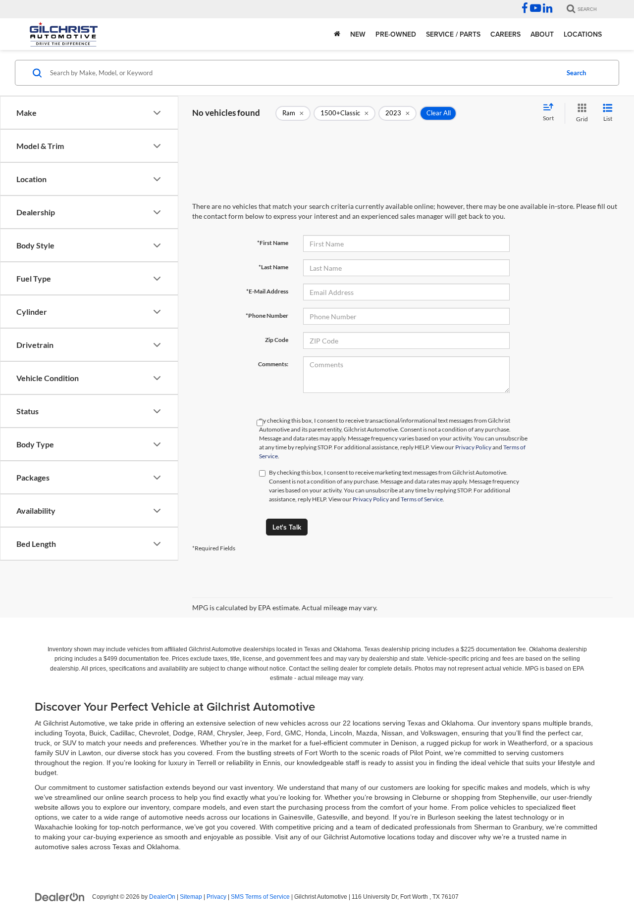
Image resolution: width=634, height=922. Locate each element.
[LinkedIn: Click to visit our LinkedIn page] (547, 9)
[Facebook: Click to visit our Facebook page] (525, 9)
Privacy (216, 896)
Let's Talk (286, 527)
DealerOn (162, 896)
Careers (505, 34)
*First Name (272, 242)
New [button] (358, 34)
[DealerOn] (60, 896)
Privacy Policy (473, 447)
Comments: (273, 364)
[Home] (337, 34)
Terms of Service (422, 499)
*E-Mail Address (267, 291)
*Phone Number (267, 315)
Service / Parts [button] (453, 34)
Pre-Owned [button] (395, 34)
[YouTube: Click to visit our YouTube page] (535, 9)
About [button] (542, 34)
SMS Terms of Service (260, 896)
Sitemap (191, 896)
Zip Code (276, 339)
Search (576, 73)
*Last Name (273, 267)
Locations (583, 34)
